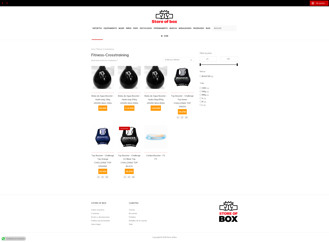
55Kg (204, 91)
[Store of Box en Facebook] (2, 3)
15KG (204, 88)
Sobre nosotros (97, 210)
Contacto (95, 213)
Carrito (132, 210)
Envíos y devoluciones (100, 217)
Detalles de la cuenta (138, 220)
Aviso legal (95, 224)
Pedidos (132, 217)
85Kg (204, 95)
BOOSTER (206, 76)
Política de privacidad (100, 220)
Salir (131, 224)
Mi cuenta (133, 213)
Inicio (93, 49)
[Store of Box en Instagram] (7, 3)
